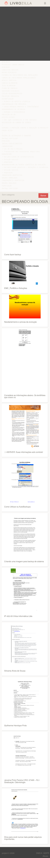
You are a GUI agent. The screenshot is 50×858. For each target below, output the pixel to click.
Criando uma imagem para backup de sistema (24, 561)
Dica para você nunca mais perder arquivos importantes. (23, 838)
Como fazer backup (12, 254)
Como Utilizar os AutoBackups (17, 506)
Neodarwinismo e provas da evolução (20, 321)
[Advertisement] (25, 34)
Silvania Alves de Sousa (14, 670)
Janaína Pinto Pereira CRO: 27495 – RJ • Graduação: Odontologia (22, 781)
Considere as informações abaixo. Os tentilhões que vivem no (24, 396)
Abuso (45, 856)
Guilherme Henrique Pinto (15, 725)
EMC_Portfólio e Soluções (15, 288)
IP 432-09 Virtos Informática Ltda (18, 616)
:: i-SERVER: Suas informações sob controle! (23, 452)
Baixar (43, 195)
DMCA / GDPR (42, 853)
